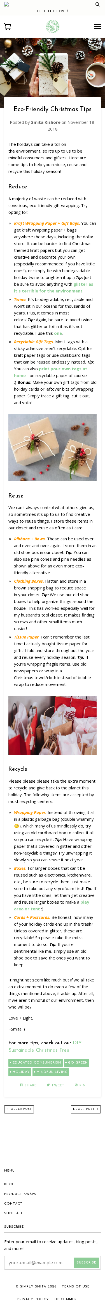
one (58, 333)
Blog (9, 1184)
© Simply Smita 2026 (36, 1286)
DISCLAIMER (66, 1299)
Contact (13, 1203)
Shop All (13, 1213)
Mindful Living (52, 1072)
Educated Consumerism (37, 1062)
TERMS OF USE (76, 1286)
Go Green (78, 1062)
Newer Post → (86, 1109)
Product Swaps (20, 1194)
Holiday (21, 1072)
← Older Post (19, 1109)
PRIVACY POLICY (33, 1299)
